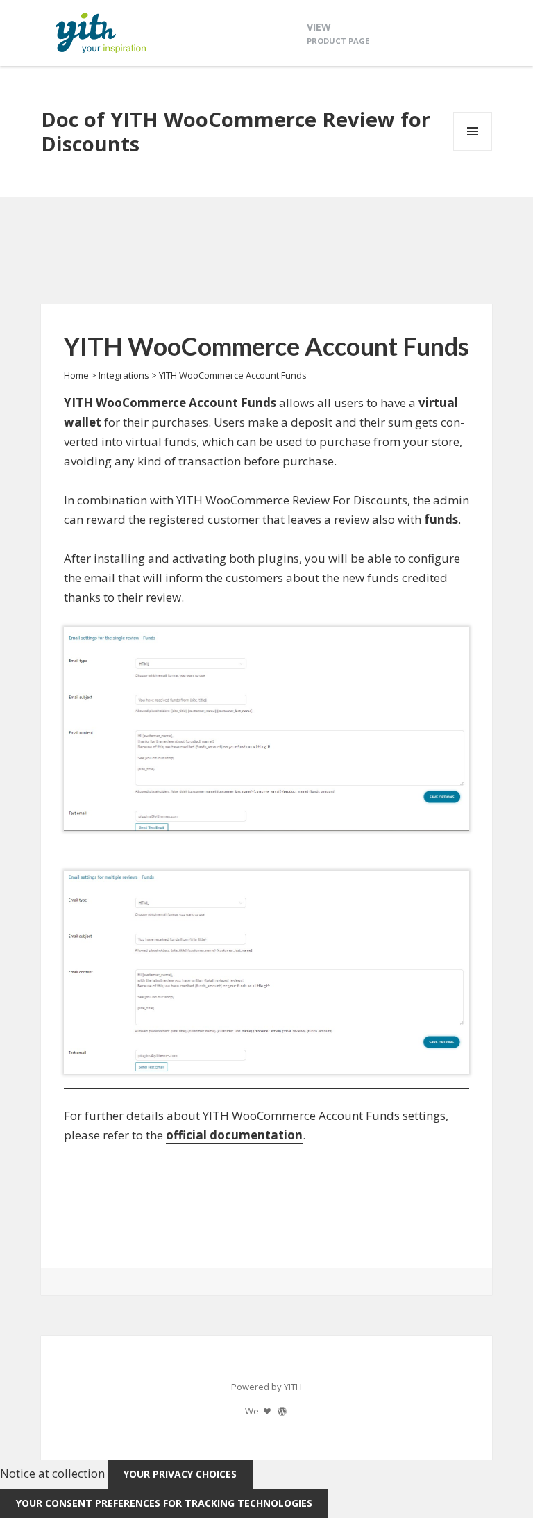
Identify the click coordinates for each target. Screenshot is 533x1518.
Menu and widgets (473, 150)
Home (76, 375)
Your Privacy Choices (180, 1473)
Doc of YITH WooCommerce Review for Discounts (235, 131)
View (338, 33)
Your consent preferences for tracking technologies (164, 1503)
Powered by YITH (266, 1386)
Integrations (124, 375)
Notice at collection (52, 1473)
